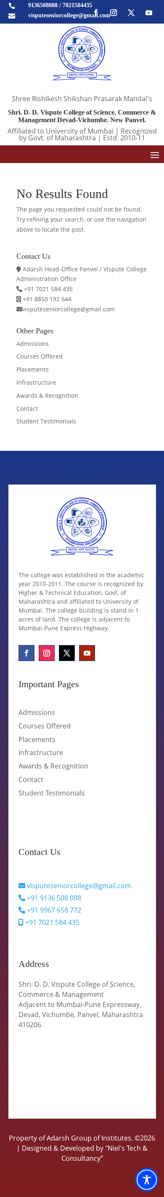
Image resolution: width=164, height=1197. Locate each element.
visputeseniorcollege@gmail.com (78, 885)
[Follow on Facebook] (96, 12)
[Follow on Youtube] (149, 12)
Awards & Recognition (47, 395)
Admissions (32, 344)
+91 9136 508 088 (53, 897)
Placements (32, 369)
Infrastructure (36, 382)
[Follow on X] (131, 12)
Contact (27, 408)
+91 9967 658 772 (53, 910)
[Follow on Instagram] (113, 12)
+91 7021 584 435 (51, 922)
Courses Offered (39, 356)
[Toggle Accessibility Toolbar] (147, 1180)
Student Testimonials (46, 421)
